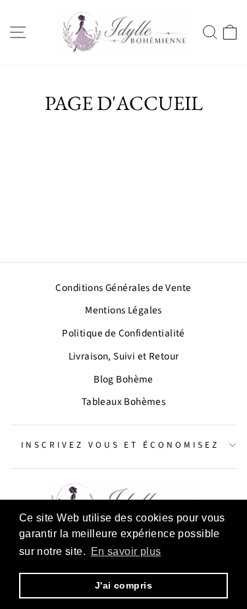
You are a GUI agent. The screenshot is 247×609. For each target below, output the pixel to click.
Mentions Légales (123, 310)
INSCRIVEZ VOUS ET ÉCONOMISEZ (120, 444)
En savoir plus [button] (126, 551)
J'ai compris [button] (123, 585)
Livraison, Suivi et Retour (124, 356)
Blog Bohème (123, 379)
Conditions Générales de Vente (123, 287)
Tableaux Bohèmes (124, 401)
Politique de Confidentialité (123, 333)
